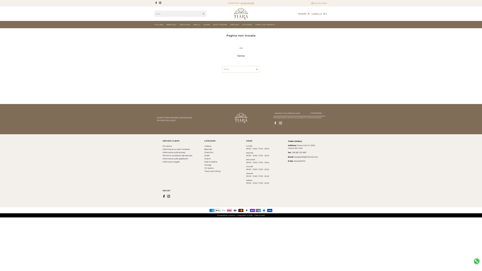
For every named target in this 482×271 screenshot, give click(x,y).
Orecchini (184, 25)
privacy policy (317, 118)
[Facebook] (156, 3)
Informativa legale (171, 162)
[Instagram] (159, 3)
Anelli (196, 25)
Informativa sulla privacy (174, 152)
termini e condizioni (298, 118)
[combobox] (177, 14)
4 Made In (231, 215)
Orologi (234, 25)
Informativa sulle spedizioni (175, 158)
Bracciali (171, 25)
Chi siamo (247, 25)
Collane (158, 25)
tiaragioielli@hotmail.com (306, 157)
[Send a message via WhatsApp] (477, 261)
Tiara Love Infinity (265, 25)
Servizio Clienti (320, 3)
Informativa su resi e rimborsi (176, 149)
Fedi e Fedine (220, 25)
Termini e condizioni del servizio (177, 155)
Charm (206, 25)
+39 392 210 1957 (247, 3)
